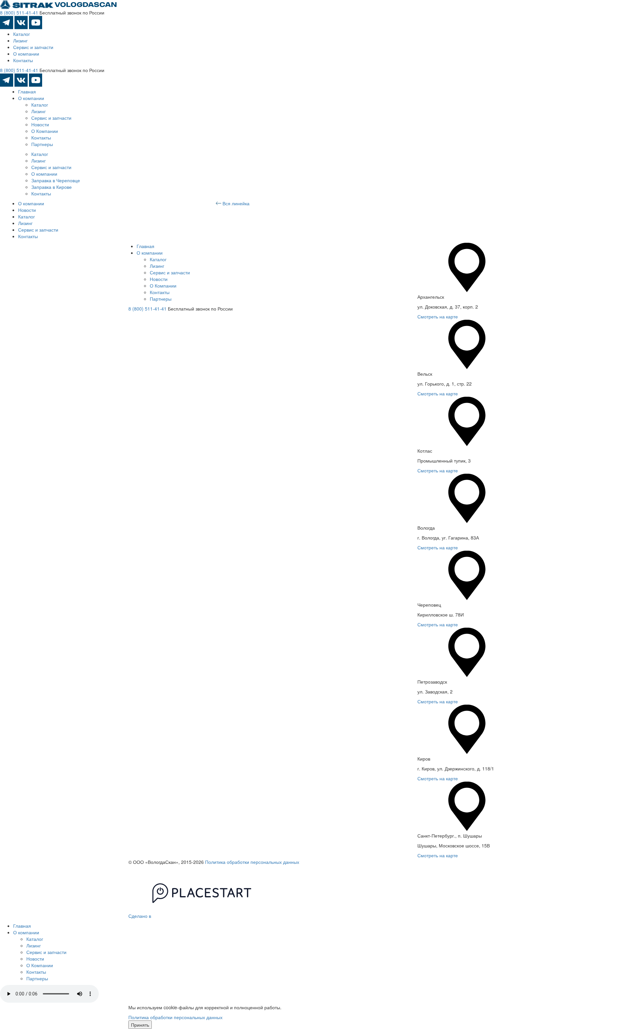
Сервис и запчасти (33, 47)
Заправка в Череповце (55, 180)
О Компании (44, 131)
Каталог (21, 34)
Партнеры (42, 144)
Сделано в (140, 916)
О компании (26, 53)
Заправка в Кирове (51, 187)
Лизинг (20, 40)
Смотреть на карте (437, 316)
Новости (40, 124)
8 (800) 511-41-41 (19, 12)
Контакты (23, 60)
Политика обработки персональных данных (252, 862)
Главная (27, 91)
